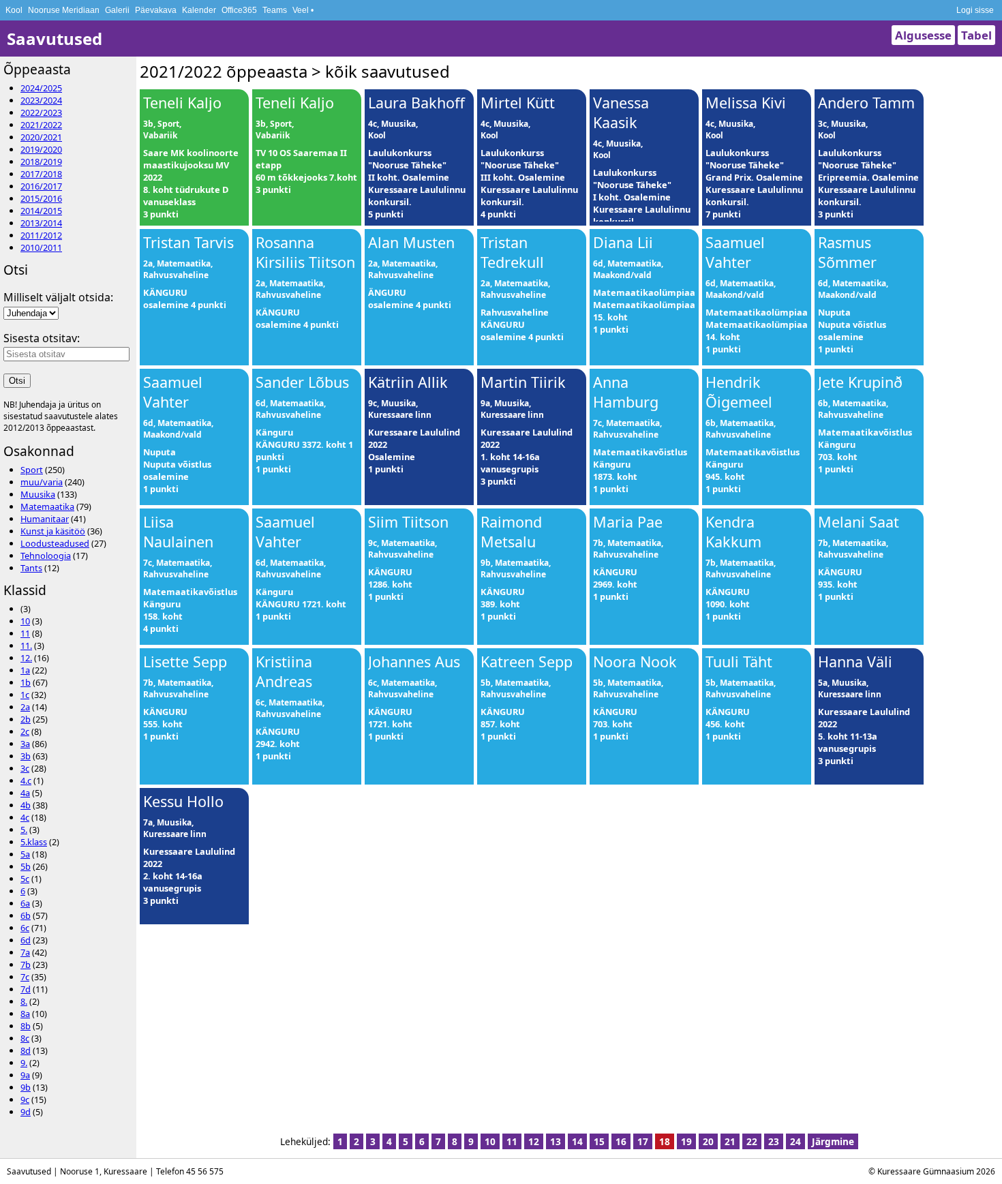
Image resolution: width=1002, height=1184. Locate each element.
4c (24, 817)
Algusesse (923, 35)
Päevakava (156, 10)
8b (25, 1026)
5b (25, 866)
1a (25, 670)
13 (555, 1141)
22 (751, 1141)
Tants (31, 568)
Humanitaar (44, 519)
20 (708, 1141)
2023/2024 (41, 100)
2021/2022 (41, 125)
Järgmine (833, 1141)
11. (26, 645)
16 (621, 1141)
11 (25, 633)
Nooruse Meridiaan (64, 10)
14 (577, 1141)
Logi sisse (975, 10)
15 (599, 1141)
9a (25, 1075)
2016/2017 (41, 186)
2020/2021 (41, 137)
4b (25, 805)
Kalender (199, 10)
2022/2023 (41, 112)
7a (25, 952)
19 (686, 1141)
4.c (25, 780)
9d (25, 1112)
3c (24, 768)
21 (730, 1141)
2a (25, 707)
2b (25, 719)
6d (25, 940)
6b (25, 915)
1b (25, 682)
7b (25, 964)
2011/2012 (41, 235)
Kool (13, 10)
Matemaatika (47, 506)
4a (25, 793)
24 (795, 1141)
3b (25, 756)
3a (25, 744)
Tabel (976, 35)
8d (25, 1050)
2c (24, 731)
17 (642, 1141)
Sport (31, 470)
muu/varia (41, 482)
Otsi (17, 381)
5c (24, 878)
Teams (274, 10)
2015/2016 (41, 198)
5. (23, 829)
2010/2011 (41, 247)
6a (25, 903)
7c (24, 977)
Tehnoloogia (45, 555)
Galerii (117, 10)
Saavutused (54, 38)
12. (26, 658)
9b (25, 1087)
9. (23, 1063)
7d (25, 989)
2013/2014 (41, 223)
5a (25, 854)
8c (24, 1038)
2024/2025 (41, 88)
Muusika (37, 494)
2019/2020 (41, 149)
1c (24, 694)
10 (25, 621)
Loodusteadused (54, 543)
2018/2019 (41, 161)
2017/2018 (41, 174)
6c (24, 928)
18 (664, 1141)
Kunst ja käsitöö (52, 531)
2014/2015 (41, 210)
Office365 (239, 10)
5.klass (33, 842)
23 (773, 1141)
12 (533, 1141)
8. (23, 1001)
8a (25, 1013)
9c (24, 1099)
